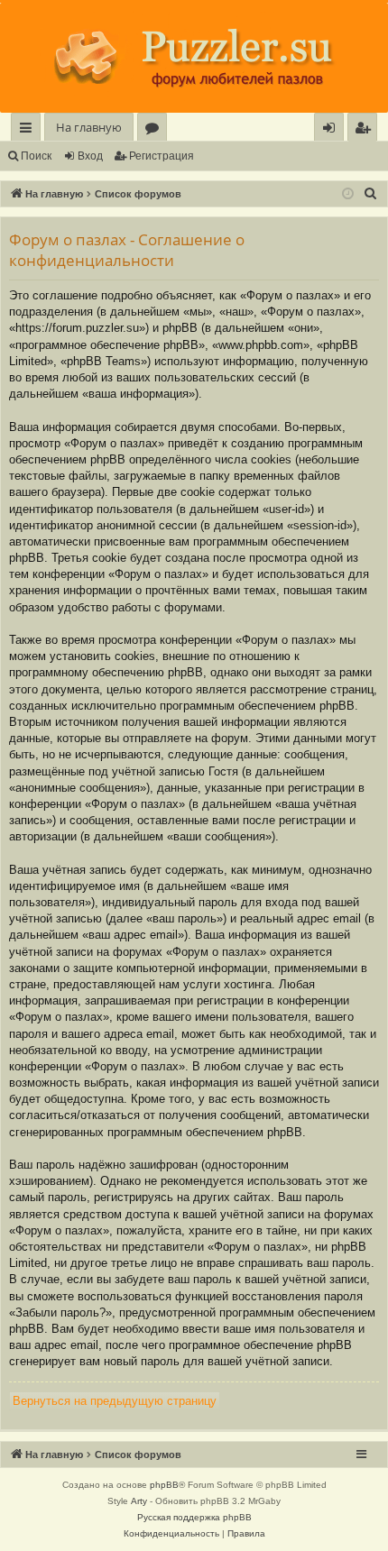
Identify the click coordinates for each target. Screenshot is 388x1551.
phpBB (164, 1485)
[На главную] (194, 58)
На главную (89, 127)
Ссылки (29, 130)
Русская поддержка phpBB (194, 1517)
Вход (90, 156)
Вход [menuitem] (332, 130)
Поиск (36, 156)
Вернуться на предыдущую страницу (115, 1401)
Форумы (155, 130)
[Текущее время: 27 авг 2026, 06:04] (348, 194)
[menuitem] (362, 128)
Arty (139, 1501)
